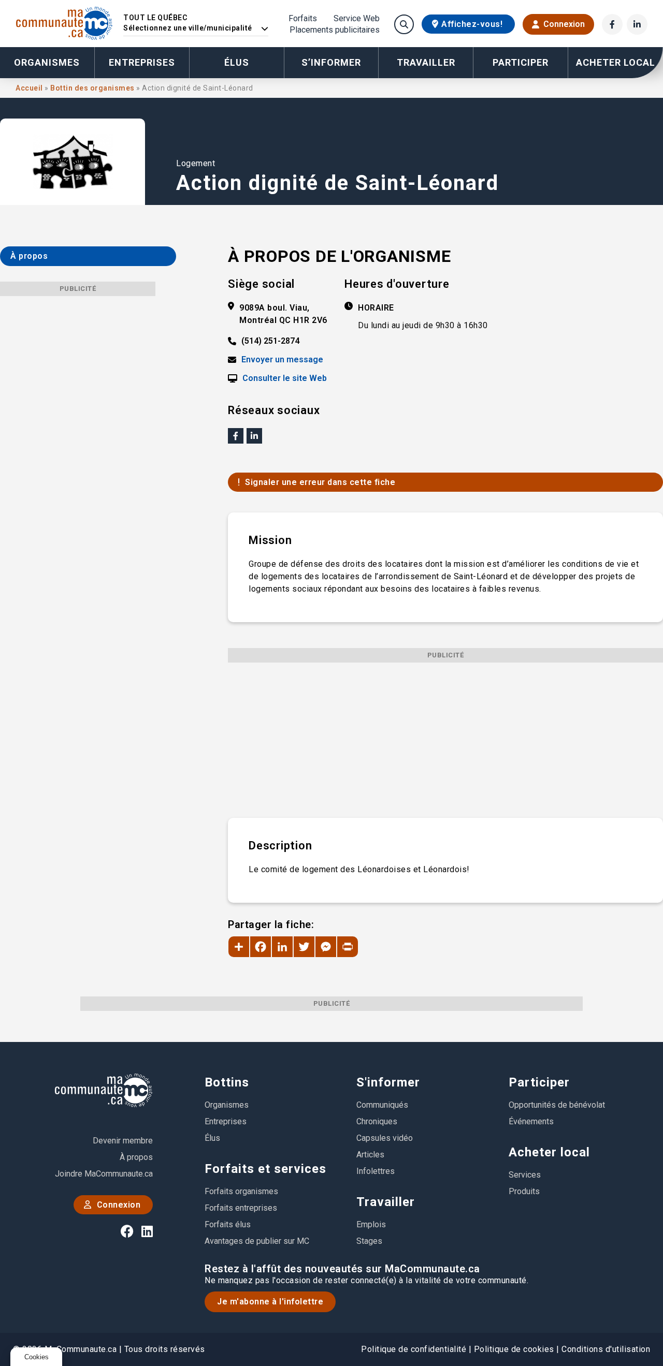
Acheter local (549, 1152)
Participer (539, 1082)
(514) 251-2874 (270, 341)
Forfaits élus (228, 1224)
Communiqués (382, 1105)
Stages (369, 1241)
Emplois (371, 1224)
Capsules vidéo (384, 1138)
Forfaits (303, 18)
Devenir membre (123, 1140)
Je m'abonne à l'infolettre (270, 1301)
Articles (370, 1154)
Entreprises (142, 62)
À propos (136, 1157)
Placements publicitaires (335, 30)
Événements (531, 1121)
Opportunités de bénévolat (557, 1105)
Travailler (385, 1202)
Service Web (357, 18)
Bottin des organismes (93, 88)
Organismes (47, 62)
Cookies (36, 1357)
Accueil (30, 88)
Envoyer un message (282, 360)
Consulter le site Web (284, 378)
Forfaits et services (265, 1169)
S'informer (388, 1082)
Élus (236, 62)
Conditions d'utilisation (605, 1349)
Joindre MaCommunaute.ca (104, 1174)
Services (525, 1175)
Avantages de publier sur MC (257, 1241)
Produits (524, 1191)
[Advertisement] (445, 735)
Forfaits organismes (241, 1191)
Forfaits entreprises (241, 1208)
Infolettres (375, 1171)
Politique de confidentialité (413, 1349)
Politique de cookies (514, 1349)
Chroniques (376, 1121)
